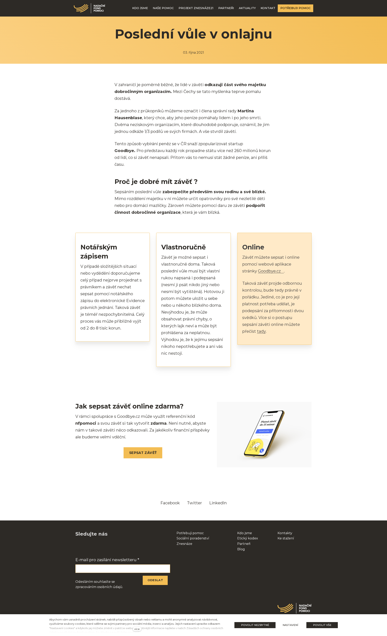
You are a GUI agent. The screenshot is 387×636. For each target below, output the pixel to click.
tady (261, 331)
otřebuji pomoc (191, 533)
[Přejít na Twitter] (109, 546)
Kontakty (285, 533)
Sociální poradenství (193, 538)
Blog (241, 549)
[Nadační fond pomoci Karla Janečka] (89, 8)
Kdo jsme (244, 533)
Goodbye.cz (269, 271)
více (137, 629)
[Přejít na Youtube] (98, 546)
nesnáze (185, 544)
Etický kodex (247, 538)
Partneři (243, 544)
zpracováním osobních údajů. (99, 587)
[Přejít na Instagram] (88, 546)
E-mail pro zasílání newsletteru (107, 559)
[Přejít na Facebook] (77, 546)
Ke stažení (286, 538)
